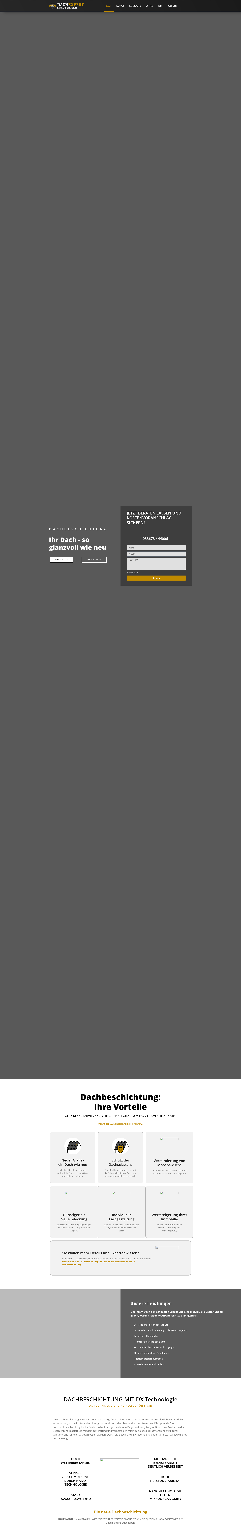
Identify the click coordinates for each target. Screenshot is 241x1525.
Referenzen (135, 6)
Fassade (120, 6)
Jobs (160, 6)
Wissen (149, 6)
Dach (108, 6)
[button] (2, 1333)
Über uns (172, 6)
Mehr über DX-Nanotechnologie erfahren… (120, 1123)
